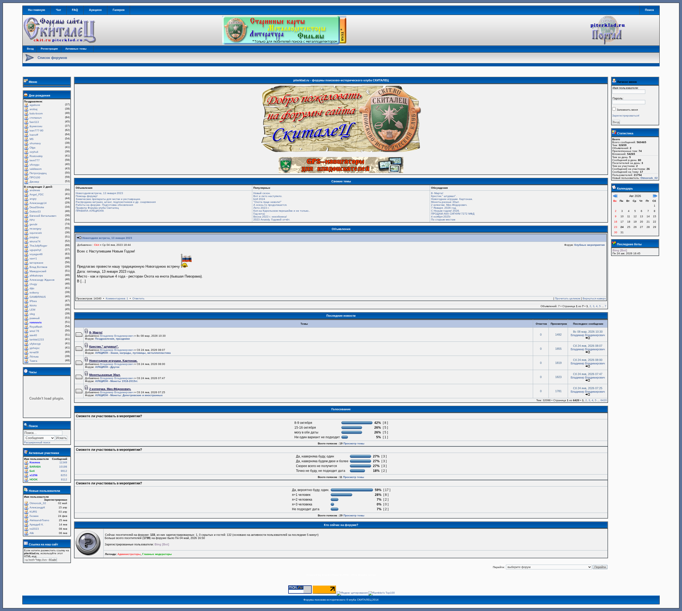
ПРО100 (35, 177)
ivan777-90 (36, 130)
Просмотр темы (353, 443)
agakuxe (35, 104)
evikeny (34, 292)
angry (33, 198)
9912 (64, 470)
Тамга (33, 360)
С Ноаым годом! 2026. (445, 210)
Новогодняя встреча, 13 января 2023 (99, 193)
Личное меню (627, 81)
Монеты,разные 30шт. (445, 201)
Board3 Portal (330, 574)
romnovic (36, 322)
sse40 (33, 335)
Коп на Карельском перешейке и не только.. (281, 210)
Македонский (38, 271)
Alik (32, 533)
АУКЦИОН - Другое (107, 366)
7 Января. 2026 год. (444, 207)
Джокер (34, 181)
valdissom (36, 168)
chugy (33, 284)
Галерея (118, 9)
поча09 (34, 352)
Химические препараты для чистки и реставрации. (108, 199)
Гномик (34, 515)
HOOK (34, 479)
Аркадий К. (37, 524)
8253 (64, 475)
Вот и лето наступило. (267, 196)
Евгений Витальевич (43, 215)
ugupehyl (35, 249)
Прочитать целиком (567, 298)
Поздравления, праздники (112, 338)
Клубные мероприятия (589, 244)
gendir (33, 224)
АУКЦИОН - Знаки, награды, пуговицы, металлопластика (133, 352)
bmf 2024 (259, 199)
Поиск (649, 9)
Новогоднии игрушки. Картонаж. (452, 199)
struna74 (35, 241)
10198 (63, 466)
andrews (35, 190)
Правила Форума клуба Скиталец (97, 207)
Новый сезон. (262, 193)
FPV (32, 220)
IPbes (33, 301)
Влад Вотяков (38, 267)
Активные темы (76, 48)
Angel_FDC (37, 194)
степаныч (36, 117)
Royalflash (36, 326)
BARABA (35, 466)
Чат (58, 9)
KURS (33, 511)
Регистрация (49, 48)
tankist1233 (37, 339)
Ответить (138, 298)
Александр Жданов (42, 279)
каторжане (36, 262)
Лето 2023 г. (261, 207)
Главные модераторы (157, 554)
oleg (32, 313)
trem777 (35, 160)
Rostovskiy (36, 156)
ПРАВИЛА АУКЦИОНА (90, 210)
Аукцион (95, 9)
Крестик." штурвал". (444, 196)
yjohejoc (35, 348)
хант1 (33, 258)
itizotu (33, 305)
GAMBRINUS (38, 296)
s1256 (34, 475)
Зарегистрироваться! (625, 115)
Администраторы (129, 554)
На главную (36, 9)
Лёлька (34, 356)
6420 (603, 400)
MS (32, 139)
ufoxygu (34, 164)
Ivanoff (34, 134)
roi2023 (34, 528)
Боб (32, 470)
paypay (34, 237)
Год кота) (259, 213)
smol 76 (34, 330)
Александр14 (38, 203)
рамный (35, 318)
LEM (32, 309)
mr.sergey (35, 228)
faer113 (34, 121)
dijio (32, 288)
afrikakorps (36, 275)
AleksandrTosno (39, 520)
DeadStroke (37, 207)
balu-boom (36, 113)
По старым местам (443, 219)
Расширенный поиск (37, 442)
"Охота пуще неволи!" (267, 201)
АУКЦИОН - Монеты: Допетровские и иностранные (129, 395)
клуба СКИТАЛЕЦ (360, 599)
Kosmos (35, 462)
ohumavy (35, 143)
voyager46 (36, 254)
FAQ (75, 9)
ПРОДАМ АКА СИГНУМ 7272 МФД (452, 213)
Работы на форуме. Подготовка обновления (104, 204)
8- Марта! (437, 193)
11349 (63, 462)
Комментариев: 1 (117, 298)
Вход (30, 48)
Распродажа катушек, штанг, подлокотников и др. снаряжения (116, 201)
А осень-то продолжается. (270, 204)
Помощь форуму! (87, 196)
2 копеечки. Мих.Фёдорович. (449, 204)
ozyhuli (34, 151)
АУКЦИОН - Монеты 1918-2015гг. (116, 381)
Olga (32, 147)
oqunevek (36, 232)
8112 (64, 479)
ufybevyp (35, 343)
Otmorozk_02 (38, 503)
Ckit (96, 244)
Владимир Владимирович (116, 335)
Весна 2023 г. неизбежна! (270, 216)
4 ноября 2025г (441, 216)
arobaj (33, 109)
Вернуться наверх (594, 298)
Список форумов (52, 58)
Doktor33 (35, 211)
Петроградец (38, 173)
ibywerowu (36, 126)
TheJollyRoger (38, 245)
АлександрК (37, 507)
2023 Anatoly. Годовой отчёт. (271, 219)
